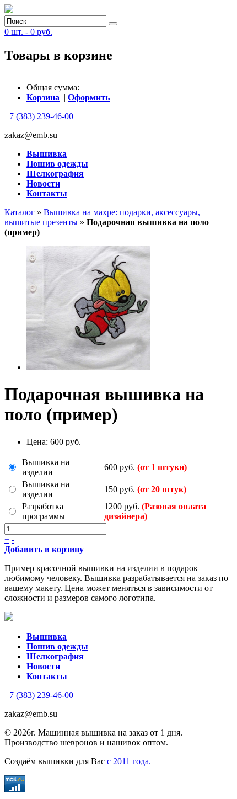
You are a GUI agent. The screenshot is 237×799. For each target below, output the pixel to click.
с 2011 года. (129, 761)
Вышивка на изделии (45, 467)
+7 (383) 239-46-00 (38, 116)
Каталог (19, 212)
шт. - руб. (28, 31)
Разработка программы (43, 511)
